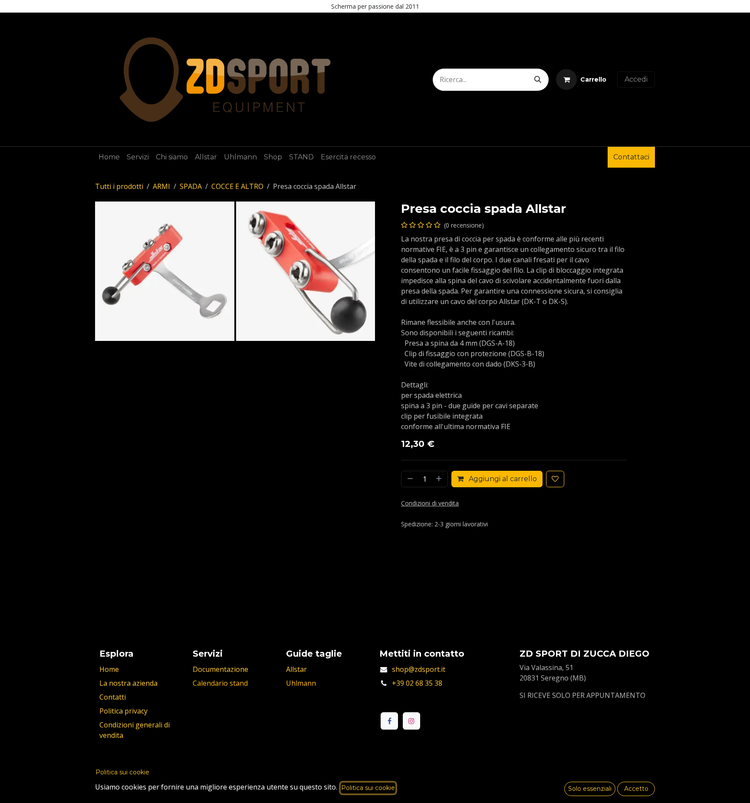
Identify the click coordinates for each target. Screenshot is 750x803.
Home (109, 669)
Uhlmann (301, 683)
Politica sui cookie (122, 772)
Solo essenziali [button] (590, 789)
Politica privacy (123, 711)
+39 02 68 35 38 (417, 683)
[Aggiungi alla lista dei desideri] (555, 479)
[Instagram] (411, 721)
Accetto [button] (636, 789)
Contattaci (631, 157)
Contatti (112, 697)
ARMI (161, 186)
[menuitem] (109, 157)
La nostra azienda (128, 683)
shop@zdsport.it (418, 669)
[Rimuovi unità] (409, 479)
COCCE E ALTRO (237, 186)
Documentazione (220, 669)
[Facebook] (389, 721)
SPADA (191, 186)
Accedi (636, 79)
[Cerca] (538, 80)
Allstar (296, 669)
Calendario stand (220, 683)
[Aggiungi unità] (439, 479)
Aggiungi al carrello (502, 479)
